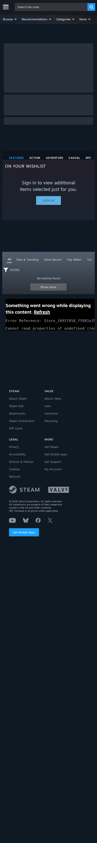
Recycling (51, 421)
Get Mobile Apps (24, 532)
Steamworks (17, 413)
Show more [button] (48, 287)
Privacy (14, 447)
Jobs (47, 406)
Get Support (52, 461)
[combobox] (51, 7)
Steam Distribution (22, 421)
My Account (52, 469)
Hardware (51, 413)
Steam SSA (16, 406)
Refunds (14, 476)
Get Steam (51, 447)
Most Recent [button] (53, 259)
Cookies (14, 469)
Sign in (48, 200)
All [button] (9, 259)
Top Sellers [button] (74, 259)
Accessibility (17, 454)
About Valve (52, 398)
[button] (10, 19)
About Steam (18, 398)
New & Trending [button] (27, 259)
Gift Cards (16, 428)
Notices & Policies (21, 461)
